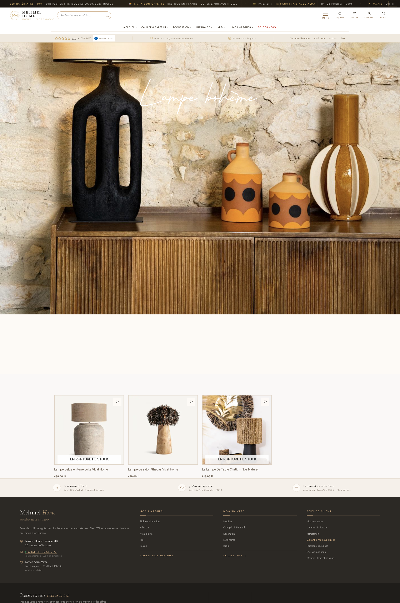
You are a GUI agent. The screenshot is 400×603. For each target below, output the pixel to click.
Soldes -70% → (234, 555)
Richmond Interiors (300, 38)
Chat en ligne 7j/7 (42, 552)
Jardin (226, 546)
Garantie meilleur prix (319, 540)
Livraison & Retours (317, 527)
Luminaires (229, 540)
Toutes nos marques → (158, 555)
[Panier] (354, 15)
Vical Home (319, 38)
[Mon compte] (369, 15)
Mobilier (227, 521)
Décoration (229, 534)
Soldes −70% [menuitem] (267, 27)
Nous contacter (315, 521)
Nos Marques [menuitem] (241, 27)
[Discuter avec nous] (383, 15)
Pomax (143, 546)
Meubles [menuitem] (129, 27)
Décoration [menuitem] (181, 27)
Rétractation (313, 534)
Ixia (343, 38)
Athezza (333, 38)
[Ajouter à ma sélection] (117, 402)
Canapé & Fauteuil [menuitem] (154, 27)
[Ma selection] (339, 15)
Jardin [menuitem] (221, 27)
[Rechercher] (107, 15)
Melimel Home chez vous (320, 558)
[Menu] (325, 15)
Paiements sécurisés (317, 546)
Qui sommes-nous (316, 552)
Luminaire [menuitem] (203, 27)
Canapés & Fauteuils (234, 527)
